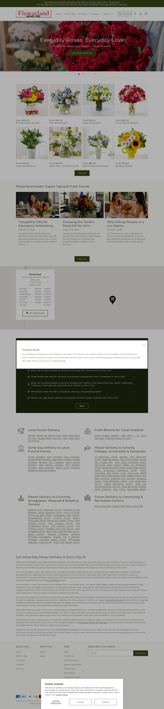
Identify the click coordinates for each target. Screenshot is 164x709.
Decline (105, 702)
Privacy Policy (62, 695)
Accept (81, 702)
